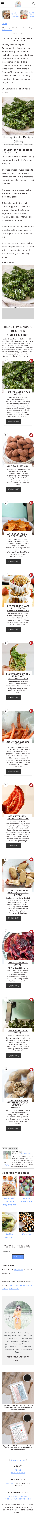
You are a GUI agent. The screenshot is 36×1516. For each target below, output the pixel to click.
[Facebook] (6, 1165)
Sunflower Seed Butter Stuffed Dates (18, 892)
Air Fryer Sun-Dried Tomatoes (18, 817)
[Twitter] (8, 1165)
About (18, 1470)
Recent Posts (13, 1148)
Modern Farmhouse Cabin (18, 1499)
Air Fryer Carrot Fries (18, 743)
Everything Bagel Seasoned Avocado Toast (18, 676)
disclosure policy (7, 30)
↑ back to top (18, 1460)
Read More (13, 422)
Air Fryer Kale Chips (18, 1031)
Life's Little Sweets (25, 1153)
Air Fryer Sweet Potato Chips (18, 535)
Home (4, 24)
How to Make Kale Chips (18, 393)
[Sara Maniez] (7, 1160)
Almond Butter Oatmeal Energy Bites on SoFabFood (18, 1104)
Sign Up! (10, 1483)
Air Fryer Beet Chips (18, 964)
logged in (18, 1269)
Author (5, 1148)
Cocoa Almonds (18, 466)
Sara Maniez (17, 1152)
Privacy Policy (18, 1473)
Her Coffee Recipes (18, 1496)
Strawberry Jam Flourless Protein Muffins (18, 608)
